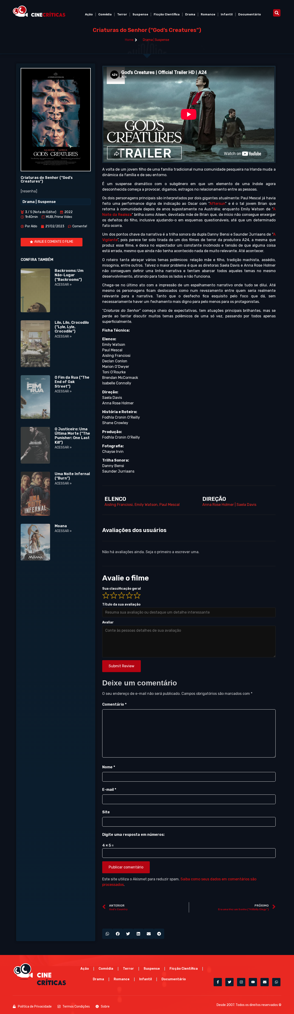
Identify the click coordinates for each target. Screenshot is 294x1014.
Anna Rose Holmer (218, 504)
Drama (190, 14)
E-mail (109, 789)
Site (106, 812)
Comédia (105, 14)
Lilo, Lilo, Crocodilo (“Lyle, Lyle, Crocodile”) (72, 326)
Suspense (140, 14)
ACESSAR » (63, 285)
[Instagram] (241, 982)
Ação (89, 14)
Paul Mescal (169, 504)
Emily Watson (146, 504)
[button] (276, 13)
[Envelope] (264, 982)
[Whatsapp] (276, 982)
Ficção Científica (167, 14)
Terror (122, 14)
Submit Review (121, 666)
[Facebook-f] (218, 982)
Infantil (227, 14)
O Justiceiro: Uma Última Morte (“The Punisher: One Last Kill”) (72, 436)
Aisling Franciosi (119, 504)
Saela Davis (246, 504)
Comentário (114, 704)
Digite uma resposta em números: (133, 834)
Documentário (249, 14)
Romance (208, 14)
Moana (61, 526)
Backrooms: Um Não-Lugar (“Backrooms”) (69, 275)
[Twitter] (229, 982)
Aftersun (217, 203)
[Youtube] (253, 982)
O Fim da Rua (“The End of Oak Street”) (72, 381)
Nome (108, 767)
